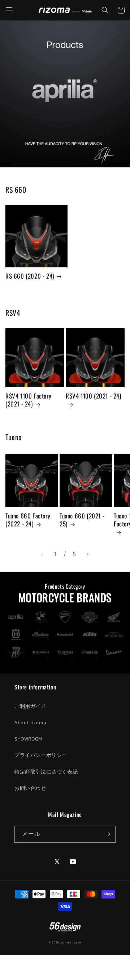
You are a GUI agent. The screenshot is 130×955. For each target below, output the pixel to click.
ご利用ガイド (30, 706)
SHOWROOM (28, 738)
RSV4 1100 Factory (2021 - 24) (28, 400)
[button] (9, 10)
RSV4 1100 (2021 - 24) (93, 396)
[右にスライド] (87, 554)
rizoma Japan (71, 942)
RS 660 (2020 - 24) (29, 276)
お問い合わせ (30, 788)
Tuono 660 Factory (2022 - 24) (27, 520)
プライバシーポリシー (40, 755)
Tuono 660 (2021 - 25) (82, 520)
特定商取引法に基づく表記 (46, 771)
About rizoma (30, 722)
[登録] (107, 834)
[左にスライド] (43, 554)
